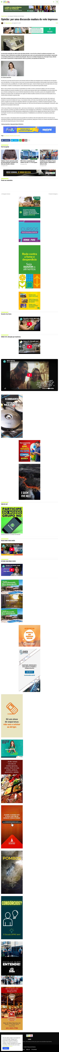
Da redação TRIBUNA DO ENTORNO (16, 16)
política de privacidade (7, 1046)
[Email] (26, 140)
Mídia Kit (28, 1049)
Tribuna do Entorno (31, 1047)
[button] (1, 2)
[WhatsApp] (20, 140)
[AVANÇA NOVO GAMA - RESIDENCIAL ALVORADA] (29, 208)
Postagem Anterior (6, 194)
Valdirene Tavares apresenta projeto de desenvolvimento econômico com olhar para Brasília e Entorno (9, 162)
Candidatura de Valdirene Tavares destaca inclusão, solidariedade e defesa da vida (48, 162)
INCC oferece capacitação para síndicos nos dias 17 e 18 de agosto (29, 161)
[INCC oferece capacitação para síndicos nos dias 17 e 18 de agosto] (29, 155)
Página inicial (4, 16)
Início (23, 1049)
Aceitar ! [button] (6, 1048)
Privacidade (34, 1049)
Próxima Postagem (53, 194)
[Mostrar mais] (29, 140)
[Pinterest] (23, 140)
